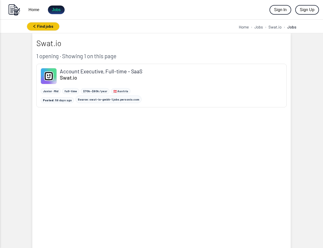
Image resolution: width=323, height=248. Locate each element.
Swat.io (275, 26)
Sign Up (307, 10)
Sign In (280, 10)
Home (34, 10)
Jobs (56, 10)
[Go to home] (14, 9)
